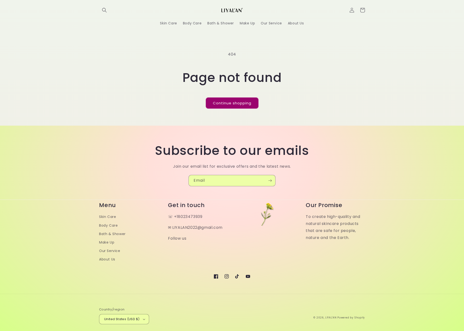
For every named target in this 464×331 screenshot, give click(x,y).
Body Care (108, 225)
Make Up (106, 242)
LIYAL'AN (331, 317)
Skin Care (107, 216)
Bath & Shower (112, 233)
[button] (104, 10)
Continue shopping (232, 103)
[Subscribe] (270, 180)
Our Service (109, 250)
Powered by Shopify (351, 317)
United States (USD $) (121, 319)
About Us (107, 259)
